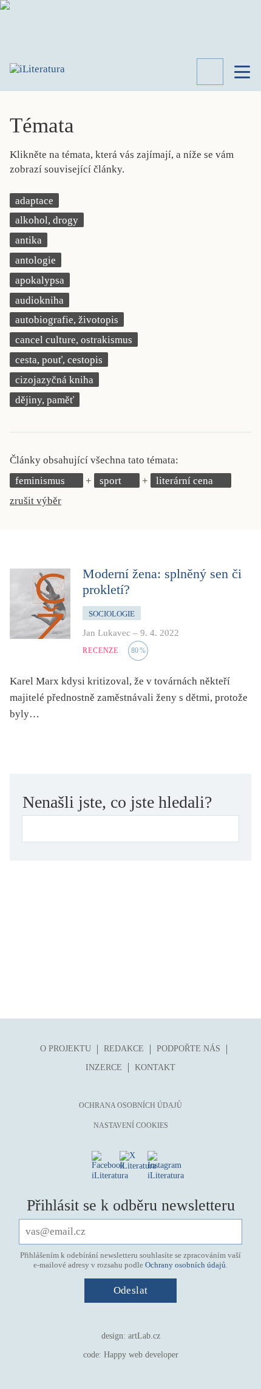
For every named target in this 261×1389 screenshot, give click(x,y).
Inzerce (104, 1067)
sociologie (112, 613)
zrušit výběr (35, 501)
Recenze (100, 650)
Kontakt (155, 1067)
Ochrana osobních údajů (130, 1105)
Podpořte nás (188, 1048)
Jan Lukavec (106, 633)
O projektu (65, 1048)
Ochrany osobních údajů (185, 1264)
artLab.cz (144, 1335)
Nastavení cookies (130, 1125)
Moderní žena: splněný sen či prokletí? (162, 581)
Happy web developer (141, 1354)
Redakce (124, 1048)
